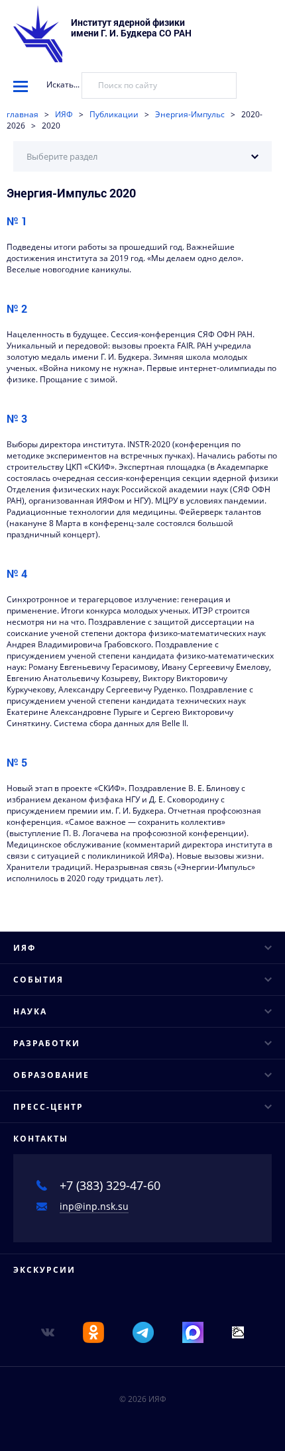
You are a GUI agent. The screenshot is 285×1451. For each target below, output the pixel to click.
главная (22, 114)
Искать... (63, 84)
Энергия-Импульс (190, 114)
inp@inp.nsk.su (94, 1206)
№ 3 (17, 418)
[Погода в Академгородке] (238, 1331)
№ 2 (17, 308)
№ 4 (17, 573)
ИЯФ (64, 114)
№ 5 (17, 762)
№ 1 (17, 221)
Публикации (114, 114)
